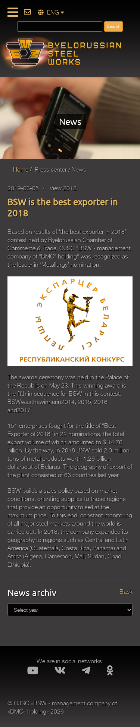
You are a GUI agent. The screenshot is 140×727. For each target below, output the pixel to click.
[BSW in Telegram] (86, 673)
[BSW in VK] (60, 673)
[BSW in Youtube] (32, 673)
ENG (53, 12)
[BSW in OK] (110, 673)
